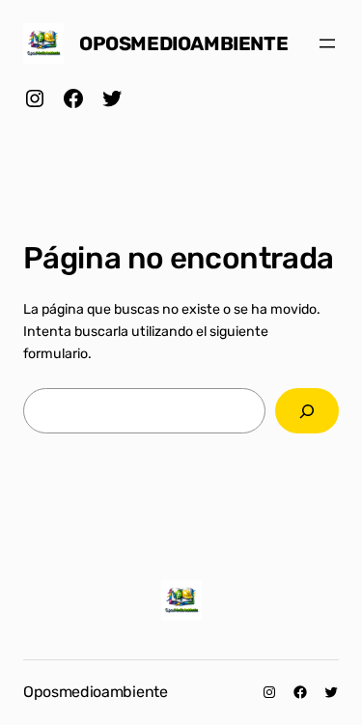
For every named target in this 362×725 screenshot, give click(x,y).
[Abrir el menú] (327, 43)
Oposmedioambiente (183, 43)
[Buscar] (307, 410)
